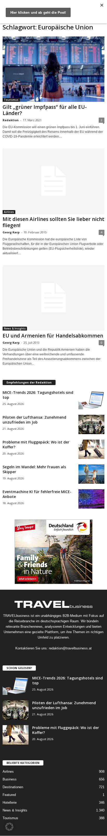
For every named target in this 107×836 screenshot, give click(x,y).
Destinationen (13, 787)
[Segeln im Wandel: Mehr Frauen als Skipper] (91, 474)
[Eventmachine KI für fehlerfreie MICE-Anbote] (91, 499)
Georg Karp (11, 232)
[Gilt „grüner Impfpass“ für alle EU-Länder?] (53, 69)
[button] (9, 826)
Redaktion (11, 120)
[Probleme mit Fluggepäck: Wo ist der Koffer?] (91, 449)
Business (10, 779)
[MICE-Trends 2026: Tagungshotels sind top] (91, 399)
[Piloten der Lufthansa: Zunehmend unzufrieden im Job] (91, 424)
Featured (9, 795)
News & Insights (15, 328)
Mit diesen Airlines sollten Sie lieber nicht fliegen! (53, 222)
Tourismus (11, 100)
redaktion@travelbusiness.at (70, 648)
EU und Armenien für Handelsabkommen (53, 335)
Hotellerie (10, 802)
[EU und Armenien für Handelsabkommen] (53, 298)
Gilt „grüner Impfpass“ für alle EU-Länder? (45, 110)
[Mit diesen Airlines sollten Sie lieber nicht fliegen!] (53, 181)
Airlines (9, 212)
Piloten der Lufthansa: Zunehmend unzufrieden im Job (34, 420)
